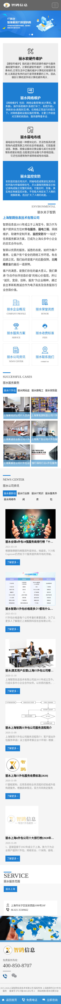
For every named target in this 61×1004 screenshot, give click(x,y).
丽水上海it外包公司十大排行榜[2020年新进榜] (32, 838)
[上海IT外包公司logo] (17, 5)
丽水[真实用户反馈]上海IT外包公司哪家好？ (32, 670)
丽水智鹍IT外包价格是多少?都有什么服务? (31, 608)
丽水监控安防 (30, 176)
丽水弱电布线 (30, 137)
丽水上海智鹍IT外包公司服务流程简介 (28, 727)
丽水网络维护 (30, 98)
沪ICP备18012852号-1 (25, 991)
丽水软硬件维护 (30, 59)
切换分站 (54, 991)
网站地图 (42, 991)
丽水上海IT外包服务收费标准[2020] (26, 775)
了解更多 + (12, 562)
